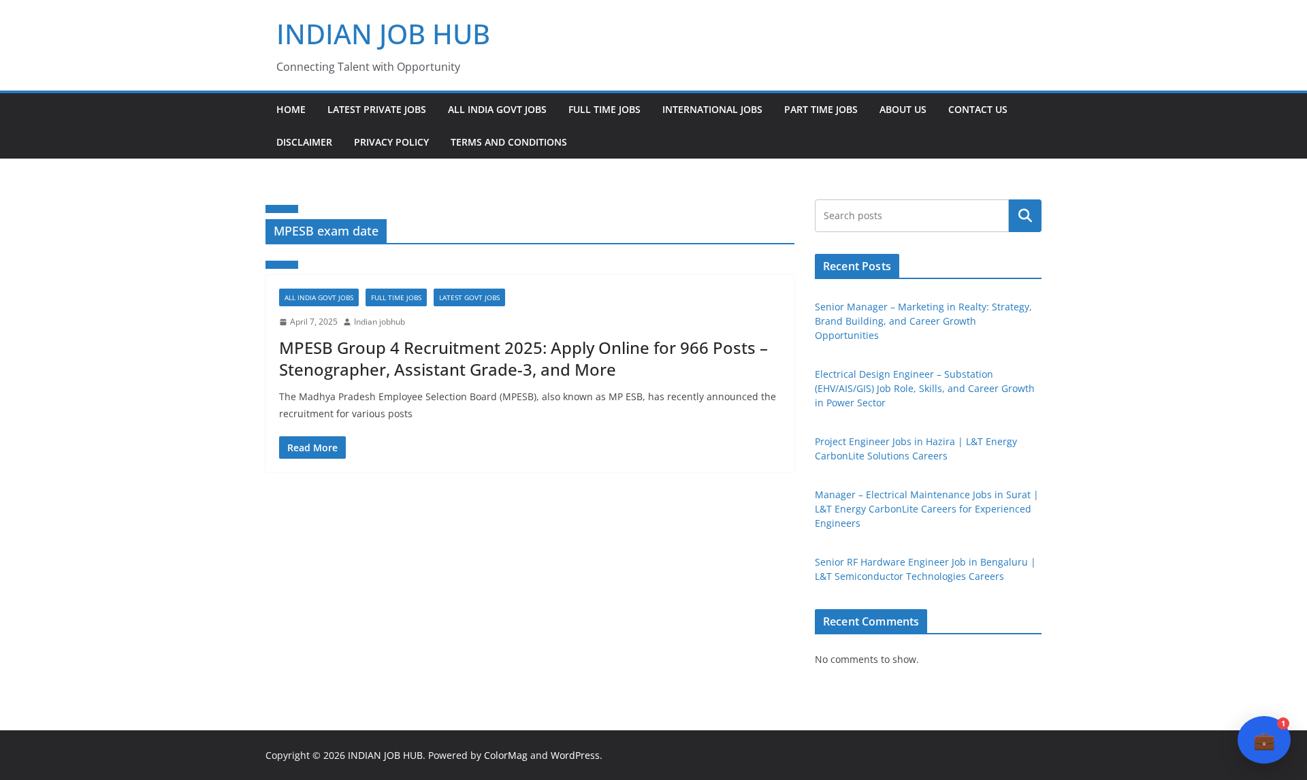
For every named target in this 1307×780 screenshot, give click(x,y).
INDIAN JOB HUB (383, 33)
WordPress (575, 755)
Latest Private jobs (376, 109)
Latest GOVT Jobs (469, 297)
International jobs (712, 109)
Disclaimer (304, 141)
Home (291, 109)
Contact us (977, 109)
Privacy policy (391, 141)
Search (1025, 215)
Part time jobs (821, 109)
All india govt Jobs (497, 109)
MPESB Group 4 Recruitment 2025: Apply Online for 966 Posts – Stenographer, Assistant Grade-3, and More (523, 358)
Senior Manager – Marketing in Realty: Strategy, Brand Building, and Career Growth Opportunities (923, 321)
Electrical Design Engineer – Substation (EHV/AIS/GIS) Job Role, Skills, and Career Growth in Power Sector (925, 388)
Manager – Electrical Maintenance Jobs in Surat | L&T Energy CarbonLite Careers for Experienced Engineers (927, 509)
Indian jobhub (379, 321)
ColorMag (506, 755)
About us (903, 109)
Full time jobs (604, 109)
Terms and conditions (509, 141)
